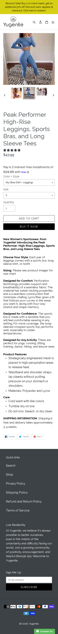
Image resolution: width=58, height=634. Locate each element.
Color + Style (11, 176)
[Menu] (53, 22)
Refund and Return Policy (24, 501)
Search (10, 465)
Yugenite (34, 623)
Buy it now (29, 226)
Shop (9, 474)
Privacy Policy (15, 483)
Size (5, 189)
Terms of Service (18, 510)
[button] (12, 150)
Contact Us (46, 631)
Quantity (8, 202)
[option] (16, 93)
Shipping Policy (17, 492)
